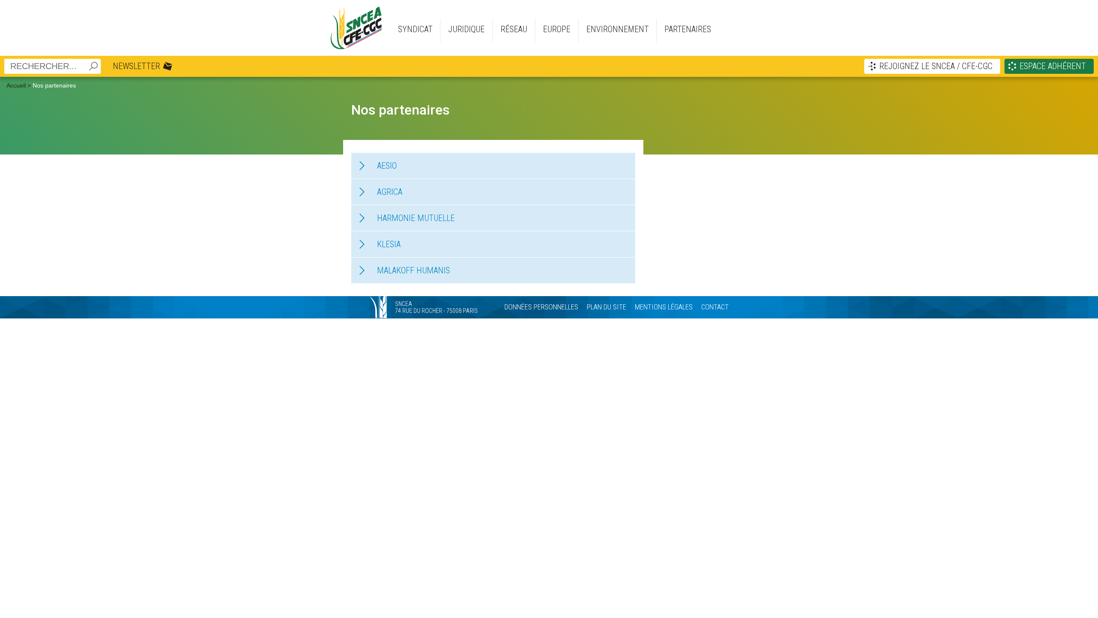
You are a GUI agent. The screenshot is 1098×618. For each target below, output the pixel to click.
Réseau (514, 29)
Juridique (466, 29)
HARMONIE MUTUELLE (416, 218)
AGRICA (389, 192)
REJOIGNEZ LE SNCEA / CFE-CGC (935, 66)
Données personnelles (541, 307)
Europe (556, 29)
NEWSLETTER (136, 66)
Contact (715, 307)
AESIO (387, 166)
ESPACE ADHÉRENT (1053, 66)
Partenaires (687, 29)
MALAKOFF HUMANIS (413, 270)
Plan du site (606, 307)
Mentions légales (664, 307)
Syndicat (415, 29)
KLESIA (389, 244)
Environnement (617, 29)
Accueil (16, 85)
